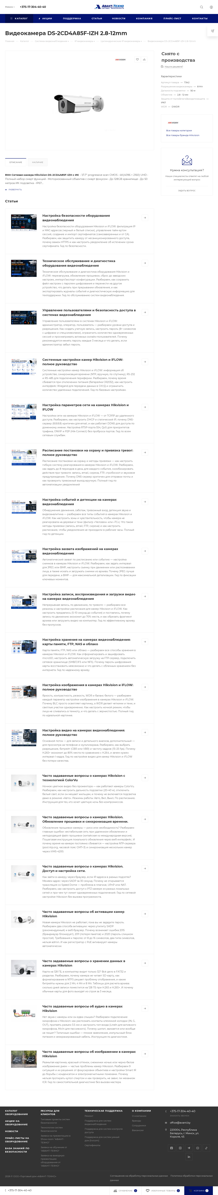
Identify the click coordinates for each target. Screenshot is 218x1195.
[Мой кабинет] (211, 7)
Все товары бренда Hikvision (182, 135)
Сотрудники (139, 1125)
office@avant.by (180, 1122)
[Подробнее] (145, 217)
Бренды (136, 1120)
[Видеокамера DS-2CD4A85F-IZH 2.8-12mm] (79, 105)
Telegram (189, 1148)
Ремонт (89, 1116)
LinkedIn (189, 1156)
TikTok (206, 1148)
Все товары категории (179, 130)
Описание (15, 162)
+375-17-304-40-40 (33, 7)
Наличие (37, 162)
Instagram (180, 1148)
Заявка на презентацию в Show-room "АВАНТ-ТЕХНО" (56, 1139)
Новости (11, 1131)
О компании (141, 1110)
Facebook (171, 1148)
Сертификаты (92, 1145)
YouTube (197, 1148)
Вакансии (138, 1130)
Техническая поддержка (104, 1110)
